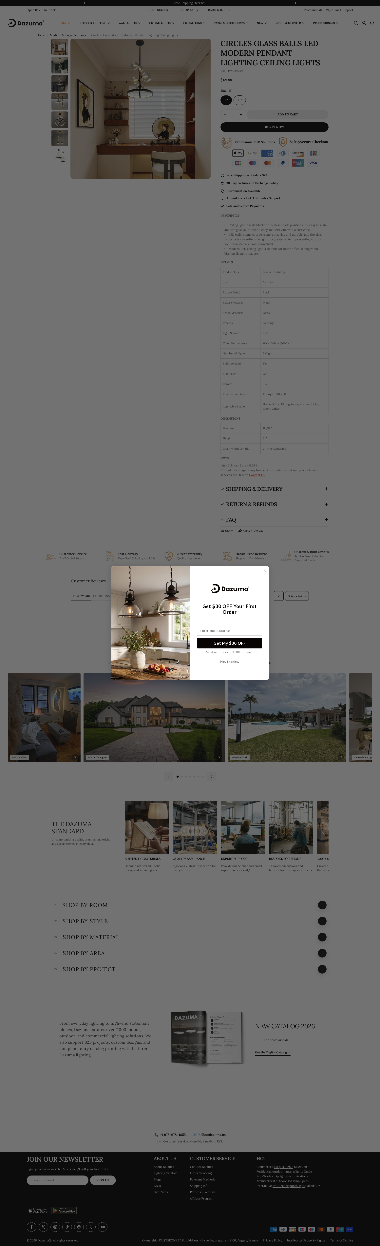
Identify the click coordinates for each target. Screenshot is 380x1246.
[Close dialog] (264, 570)
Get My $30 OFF (230, 643)
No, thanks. (229, 661)
